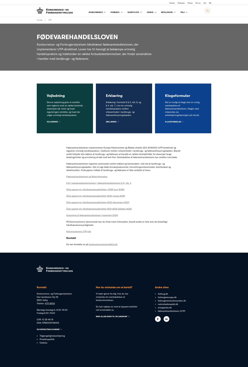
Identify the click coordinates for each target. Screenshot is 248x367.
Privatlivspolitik (47, 339)
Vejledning (52, 122)
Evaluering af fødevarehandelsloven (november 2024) (92, 215)
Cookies (43, 342)
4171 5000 (50, 303)
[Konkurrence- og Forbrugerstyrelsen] (55, 10)
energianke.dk (165, 307)
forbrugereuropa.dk (167, 297)
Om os (197, 3)
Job (204, 3)
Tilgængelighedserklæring (52, 335)
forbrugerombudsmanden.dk (172, 300)
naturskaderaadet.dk (168, 304)
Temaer (172, 3)
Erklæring (111, 122)
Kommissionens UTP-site (78, 231)
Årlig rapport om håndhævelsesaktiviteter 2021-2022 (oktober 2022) (99, 209)
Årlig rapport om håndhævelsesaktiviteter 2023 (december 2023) (97, 202)
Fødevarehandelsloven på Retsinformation (86, 176)
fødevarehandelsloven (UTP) (171, 311)
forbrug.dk (163, 293)
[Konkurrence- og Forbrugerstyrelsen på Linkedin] (166, 321)
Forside (39, 20)
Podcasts (181, 3)
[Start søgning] (207, 10)
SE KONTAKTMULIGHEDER (48, 329)
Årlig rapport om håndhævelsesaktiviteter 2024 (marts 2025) (95, 196)
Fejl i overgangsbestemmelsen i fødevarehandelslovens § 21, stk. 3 (98, 183)
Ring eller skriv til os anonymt (111, 316)
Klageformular (173, 122)
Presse (190, 3)
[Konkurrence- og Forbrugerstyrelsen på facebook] (158, 321)
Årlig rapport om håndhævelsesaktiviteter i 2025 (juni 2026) (95, 189)
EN (210, 3)
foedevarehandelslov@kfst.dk (103, 244)
